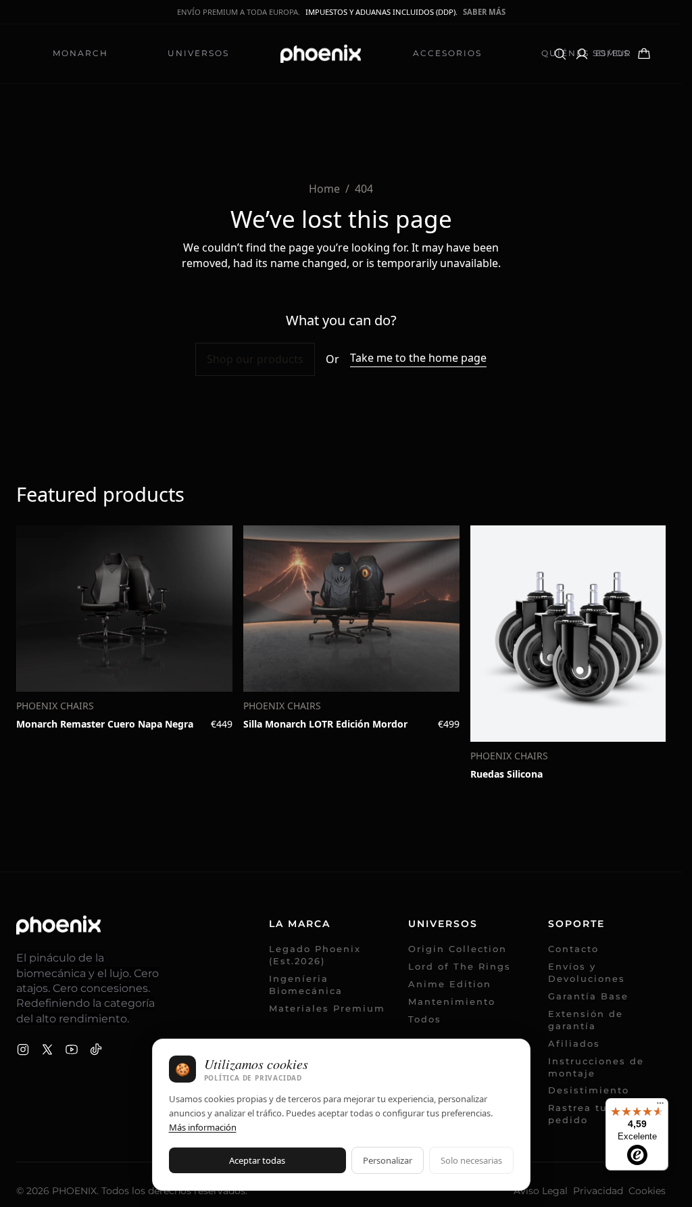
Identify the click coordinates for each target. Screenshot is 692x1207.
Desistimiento (588, 1090)
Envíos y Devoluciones (586, 973)
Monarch (80, 53)
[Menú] (660, 1106)
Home (324, 188)
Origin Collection (457, 949)
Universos (198, 53)
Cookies (647, 1191)
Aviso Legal (541, 1191)
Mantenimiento (451, 1002)
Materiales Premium (327, 1008)
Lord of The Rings (459, 967)
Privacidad (598, 1191)
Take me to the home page (418, 357)
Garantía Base (588, 996)
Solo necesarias (471, 1160)
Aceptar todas (257, 1160)
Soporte (576, 924)
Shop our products (255, 359)
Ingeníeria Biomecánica (306, 985)
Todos (424, 1019)
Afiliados (581, 1043)
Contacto (573, 949)
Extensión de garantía (585, 1020)
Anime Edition (449, 984)
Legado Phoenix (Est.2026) (315, 955)
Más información (203, 1127)
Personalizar (387, 1160)
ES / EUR (613, 53)
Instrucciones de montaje (596, 1067)
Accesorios (447, 53)
